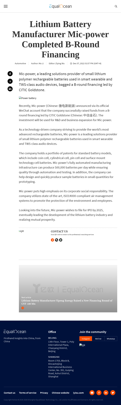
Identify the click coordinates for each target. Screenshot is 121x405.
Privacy (44, 392)
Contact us (9, 392)
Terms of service (27, 392)
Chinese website (60, 392)
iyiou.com (78, 392)
